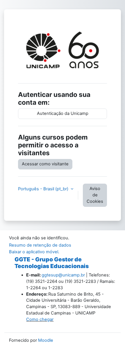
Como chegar (39, 319)
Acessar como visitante (45, 164)
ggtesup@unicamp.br (63, 275)
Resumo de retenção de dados (40, 245)
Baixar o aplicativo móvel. (34, 251)
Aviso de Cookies (95, 195)
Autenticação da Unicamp (62, 113)
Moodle (45, 340)
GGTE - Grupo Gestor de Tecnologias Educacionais (52, 263)
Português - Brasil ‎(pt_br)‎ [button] (43, 188)
